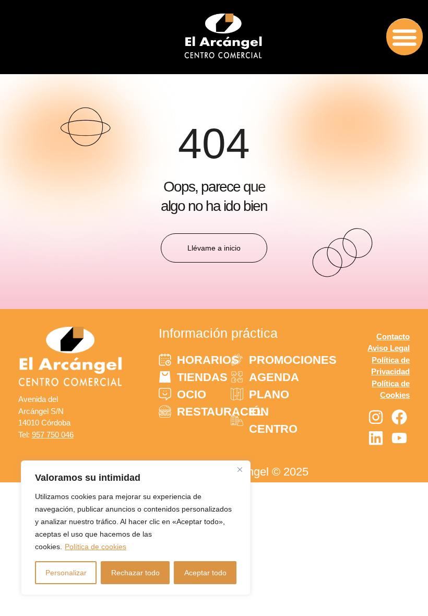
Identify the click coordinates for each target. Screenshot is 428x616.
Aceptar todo (205, 572)
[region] (136, 527)
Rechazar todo (135, 572)
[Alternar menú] (404, 36)
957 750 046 (53, 434)
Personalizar (66, 572)
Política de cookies (95, 546)
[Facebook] (399, 417)
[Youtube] (399, 438)
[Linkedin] (375, 438)
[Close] (239, 469)
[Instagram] (375, 417)
